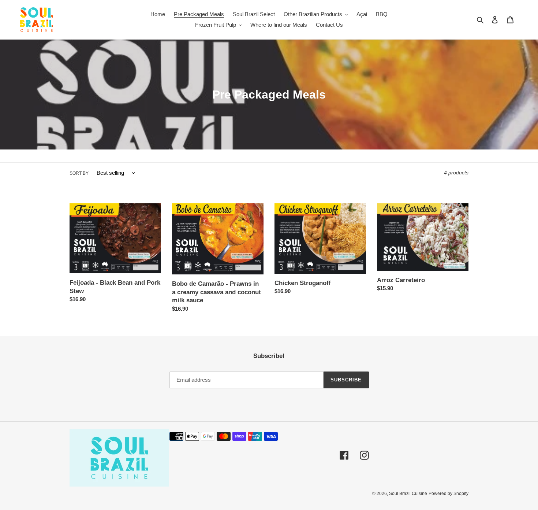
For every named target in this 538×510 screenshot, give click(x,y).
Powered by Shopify (448, 493)
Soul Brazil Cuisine (408, 493)
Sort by (79, 173)
